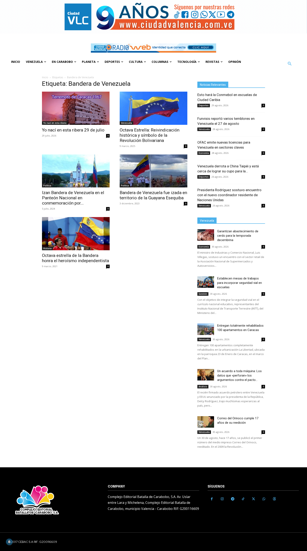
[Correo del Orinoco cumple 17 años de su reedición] (205, 422)
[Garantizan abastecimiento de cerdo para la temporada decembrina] (205, 235)
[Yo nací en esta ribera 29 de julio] (76, 108)
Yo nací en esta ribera (54, 122)
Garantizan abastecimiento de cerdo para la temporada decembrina (237, 235)
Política (47, 185)
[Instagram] (222, 499)
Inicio (45, 77)
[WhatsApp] (264, 499)
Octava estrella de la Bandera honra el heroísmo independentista (75, 258)
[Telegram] (232, 499)
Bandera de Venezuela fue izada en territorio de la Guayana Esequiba (153, 195)
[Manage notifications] (9, 541)
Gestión (203, 293)
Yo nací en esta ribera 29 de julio (73, 130)
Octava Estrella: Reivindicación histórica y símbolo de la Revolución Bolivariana (149, 135)
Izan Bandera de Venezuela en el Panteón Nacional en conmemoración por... (73, 198)
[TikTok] (243, 499)
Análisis (203, 386)
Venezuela (126, 122)
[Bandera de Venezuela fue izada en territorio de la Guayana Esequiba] (153, 171)
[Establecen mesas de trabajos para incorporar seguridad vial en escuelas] (205, 282)
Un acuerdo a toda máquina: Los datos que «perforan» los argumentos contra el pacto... (239, 375)
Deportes (204, 105)
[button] (290, 64)
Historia (47, 248)
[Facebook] (212, 499)
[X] (253, 499)
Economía (204, 153)
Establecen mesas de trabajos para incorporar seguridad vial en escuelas (239, 283)
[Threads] (274, 499)
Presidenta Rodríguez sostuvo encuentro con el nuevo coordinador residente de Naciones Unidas (229, 195)
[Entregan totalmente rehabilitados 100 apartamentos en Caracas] (205, 329)
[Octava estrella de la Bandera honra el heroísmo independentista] (76, 233)
